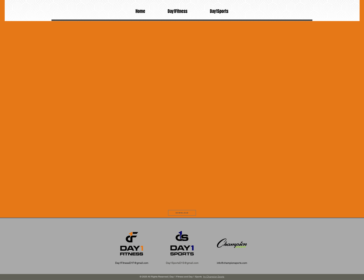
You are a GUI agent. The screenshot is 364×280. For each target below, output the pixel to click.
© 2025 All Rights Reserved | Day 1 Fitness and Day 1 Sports (171, 276)
